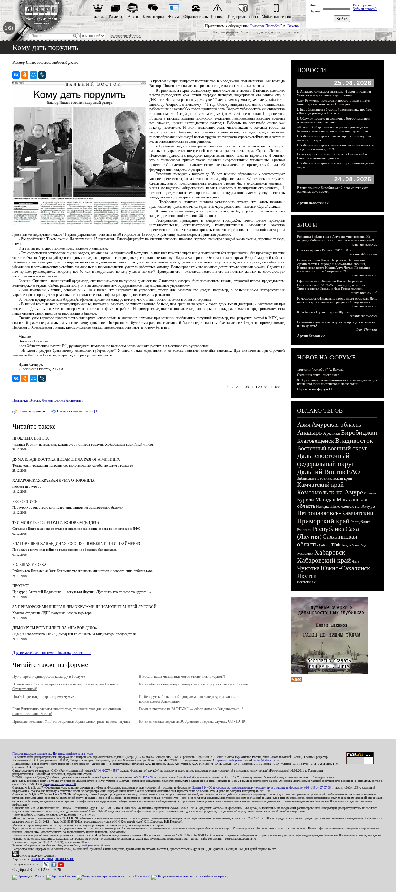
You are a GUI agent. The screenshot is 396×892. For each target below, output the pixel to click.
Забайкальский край (334, 478)
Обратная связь (195, 17)
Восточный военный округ (332, 448)
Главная (98, 17)
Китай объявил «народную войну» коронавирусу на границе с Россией (193, 684)
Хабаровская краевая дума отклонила (53, 480)
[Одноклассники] (24, 75)
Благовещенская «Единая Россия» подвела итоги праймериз (76, 544)
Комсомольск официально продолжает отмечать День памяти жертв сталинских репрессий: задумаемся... (337, 300)
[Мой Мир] (33, 75)
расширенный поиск (126, 35)
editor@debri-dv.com (267, 760)
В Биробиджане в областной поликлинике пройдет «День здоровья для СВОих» (334, 111)
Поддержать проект (243, 17)
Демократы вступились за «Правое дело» (54, 628)
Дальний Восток (321, 472)
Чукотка (308, 568)
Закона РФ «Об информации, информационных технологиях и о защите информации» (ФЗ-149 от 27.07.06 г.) (263, 787)
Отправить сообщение (227, 760)
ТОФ (335, 545)
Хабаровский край (324, 560)
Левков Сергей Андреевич (62, 400)
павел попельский (364, 244)
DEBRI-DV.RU (64, 859)
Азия (304, 424)
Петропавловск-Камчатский (335, 513)
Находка (322, 506)
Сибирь (324, 545)
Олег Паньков (366, 330)
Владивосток (354, 440)
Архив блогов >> (311, 336)
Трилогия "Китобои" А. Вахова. (274, 26)
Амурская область (336, 424)
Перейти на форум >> (315, 389)
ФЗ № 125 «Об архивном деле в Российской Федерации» (171, 777)
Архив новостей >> (313, 203)
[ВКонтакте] (16, 75)
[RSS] (296, 680)
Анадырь (309, 432)
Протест (20, 586)
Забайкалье (306, 478)
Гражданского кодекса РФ (59, 784)
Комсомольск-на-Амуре (330, 492)
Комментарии (153, 17)
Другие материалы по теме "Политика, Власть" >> (51, 653)
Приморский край (323, 521)
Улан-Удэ (359, 545)
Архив (133, 17)
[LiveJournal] (42, 75)
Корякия (370, 493)
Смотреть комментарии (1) (77, 411)
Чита (355, 561)
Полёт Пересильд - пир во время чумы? (43, 696)
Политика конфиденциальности (73, 753)
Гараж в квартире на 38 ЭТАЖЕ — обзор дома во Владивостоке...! (191, 709)
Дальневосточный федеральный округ (325, 460)
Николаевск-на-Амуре (352, 506)
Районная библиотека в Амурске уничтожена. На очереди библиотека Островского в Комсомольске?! (335, 238)
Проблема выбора (30, 438)
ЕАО (353, 472)
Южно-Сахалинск (345, 568)
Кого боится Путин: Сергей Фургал (323, 312)
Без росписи (25, 501)
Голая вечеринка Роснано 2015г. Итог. (325, 250)
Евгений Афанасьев (362, 254)
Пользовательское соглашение (31, 753)
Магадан (325, 499)
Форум (173, 17)
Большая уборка (29, 565)
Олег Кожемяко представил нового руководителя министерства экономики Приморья (333, 102)
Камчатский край (320, 484)
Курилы (305, 500)
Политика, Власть (26, 400)
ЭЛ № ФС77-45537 (106, 770)
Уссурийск (305, 553)
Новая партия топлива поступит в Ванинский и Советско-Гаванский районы (332, 156)
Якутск (306, 576)
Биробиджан (359, 432)
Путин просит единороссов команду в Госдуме (48, 676)
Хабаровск (329, 552)
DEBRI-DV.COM (42, 859)
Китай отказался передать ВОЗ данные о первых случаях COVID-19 (192, 721)
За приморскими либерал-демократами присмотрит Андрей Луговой (84, 607)
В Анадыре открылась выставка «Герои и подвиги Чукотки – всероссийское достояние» (334, 93)
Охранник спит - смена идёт (318, 374)
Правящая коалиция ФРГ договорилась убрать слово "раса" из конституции (71, 721)
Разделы (115, 17)
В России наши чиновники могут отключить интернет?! (182, 676)
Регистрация (362, 5)
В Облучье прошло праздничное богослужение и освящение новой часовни (333, 120)
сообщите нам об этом (95, 845)
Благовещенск (315, 440)
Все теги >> (306, 582)
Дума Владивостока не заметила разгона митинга (66, 459)
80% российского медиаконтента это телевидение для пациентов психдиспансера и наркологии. (337, 381)
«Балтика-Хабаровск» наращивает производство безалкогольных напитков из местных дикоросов (333, 129)
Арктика (331, 433)
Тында (346, 545)
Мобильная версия (276, 17)
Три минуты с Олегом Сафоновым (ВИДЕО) (55, 522)
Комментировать (32, 411)
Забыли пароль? (365, 9)
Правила (217, 17)
